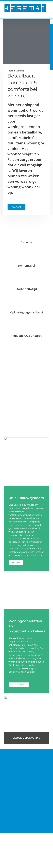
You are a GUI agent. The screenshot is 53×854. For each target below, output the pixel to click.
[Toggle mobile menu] (47, 14)
